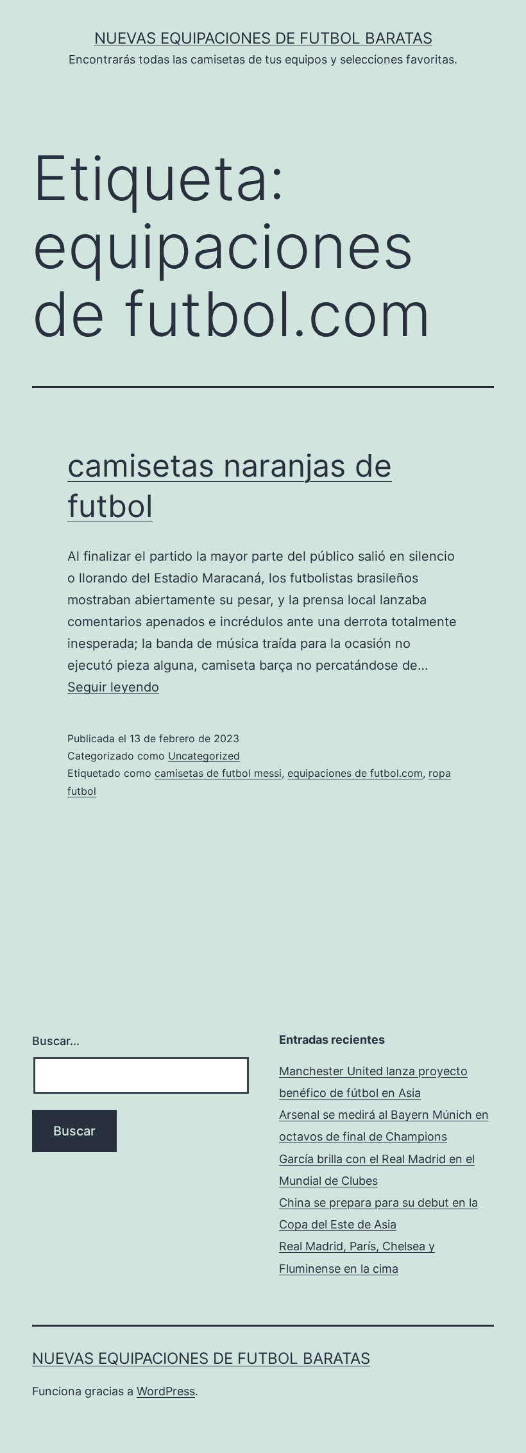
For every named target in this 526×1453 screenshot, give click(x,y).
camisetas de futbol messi (218, 773)
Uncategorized (204, 755)
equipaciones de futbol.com (355, 773)
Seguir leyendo (113, 687)
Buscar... (56, 1041)
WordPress (166, 1391)
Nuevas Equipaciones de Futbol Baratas (263, 38)
